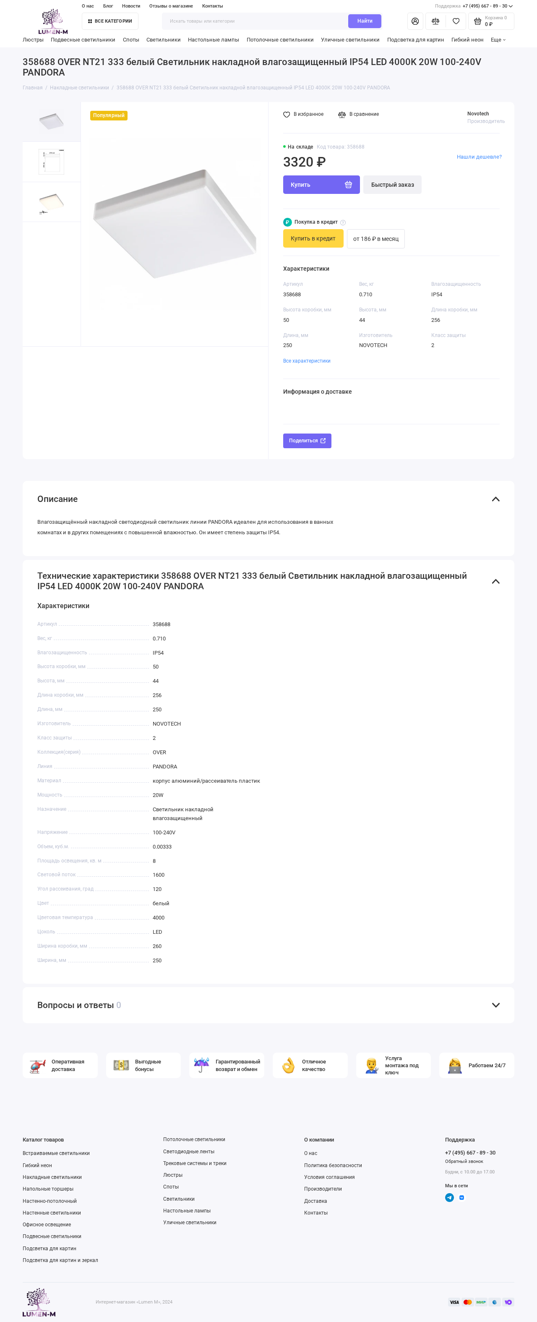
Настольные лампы (213, 40)
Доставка (315, 1201)
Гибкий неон (467, 40)
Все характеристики (307, 361)
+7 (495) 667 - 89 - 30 (471, 6)
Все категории (113, 21)
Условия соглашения (329, 1177)
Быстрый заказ (392, 184)
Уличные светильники (350, 40)
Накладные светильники (52, 1177)
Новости (131, 6)
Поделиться (303, 441)
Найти (365, 21)
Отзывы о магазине (171, 6)
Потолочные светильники (280, 40)
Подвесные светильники (83, 40)
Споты (131, 40)
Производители (323, 1189)
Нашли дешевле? (479, 157)
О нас (310, 1153)
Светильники (163, 40)
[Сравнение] (436, 21)
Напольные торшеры (48, 1189)
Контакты (212, 6)
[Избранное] (456, 21)
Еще (496, 40)
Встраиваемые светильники (56, 1153)
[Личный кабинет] (415, 21)
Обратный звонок (464, 1161)
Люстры (33, 40)
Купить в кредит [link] (313, 238)
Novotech (478, 114)
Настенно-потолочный (50, 1201)
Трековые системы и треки (195, 1163)
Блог (108, 6)
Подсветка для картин (415, 40)
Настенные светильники (52, 1213)
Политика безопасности (333, 1165)
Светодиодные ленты (188, 1152)
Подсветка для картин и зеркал (60, 1260)
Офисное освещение (47, 1225)
